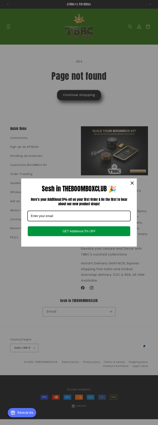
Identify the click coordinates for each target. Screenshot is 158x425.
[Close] (132, 183)
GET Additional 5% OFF (79, 231)
